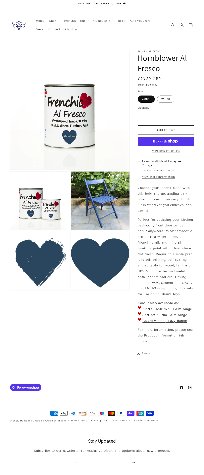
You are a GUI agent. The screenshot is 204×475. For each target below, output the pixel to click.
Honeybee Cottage (31, 420)
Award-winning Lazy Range (164, 321)
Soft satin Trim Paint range (164, 315)
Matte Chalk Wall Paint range (167, 309)
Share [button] (146, 353)
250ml (165, 99)
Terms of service (120, 420)
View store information (158, 176)
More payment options (166, 150)
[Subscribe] (133, 462)
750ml (146, 99)
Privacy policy (79, 420)
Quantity (143, 107)
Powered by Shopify (55, 420)
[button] (54, 21)
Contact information (146, 420)
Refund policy (99, 420)
